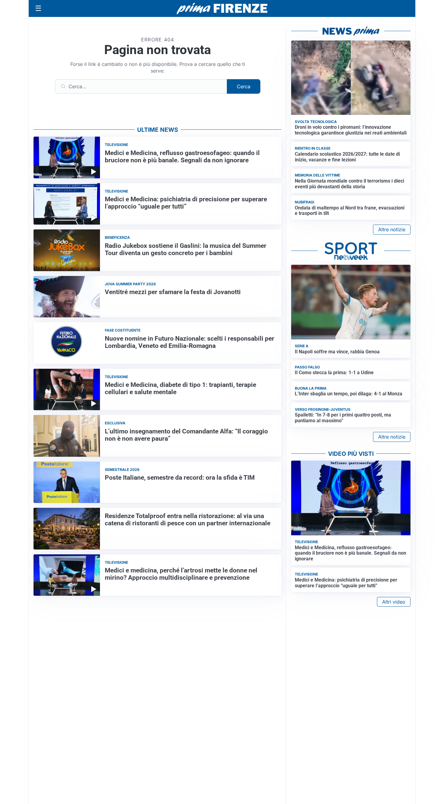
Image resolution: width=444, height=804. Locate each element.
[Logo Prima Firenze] (222, 9)
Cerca (243, 86)
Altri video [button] (393, 602)
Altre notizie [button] (391, 229)
